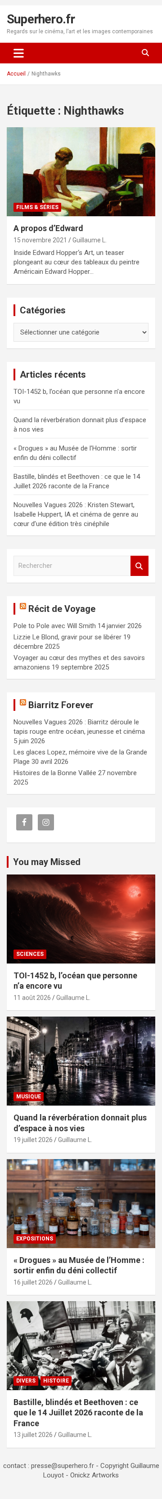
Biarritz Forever (61, 705)
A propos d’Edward (48, 228)
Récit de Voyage (61, 608)
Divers (26, 1381)
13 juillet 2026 (33, 1434)
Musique (28, 1096)
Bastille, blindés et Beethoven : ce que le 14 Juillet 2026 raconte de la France (78, 1412)
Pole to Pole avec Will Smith (55, 626)
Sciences (30, 954)
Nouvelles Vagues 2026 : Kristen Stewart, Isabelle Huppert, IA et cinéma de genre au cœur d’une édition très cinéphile (76, 514)
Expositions (34, 1239)
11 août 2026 (32, 997)
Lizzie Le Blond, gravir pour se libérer (68, 637)
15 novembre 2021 (40, 240)
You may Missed (47, 862)
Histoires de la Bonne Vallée (55, 773)
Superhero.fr (41, 19)
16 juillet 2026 (33, 1282)
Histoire (56, 1381)
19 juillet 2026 (33, 1139)
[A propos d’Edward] (81, 172)
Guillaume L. (89, 240)
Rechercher (139, 566)
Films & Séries (37, 207)
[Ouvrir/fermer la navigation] (19, 53)
